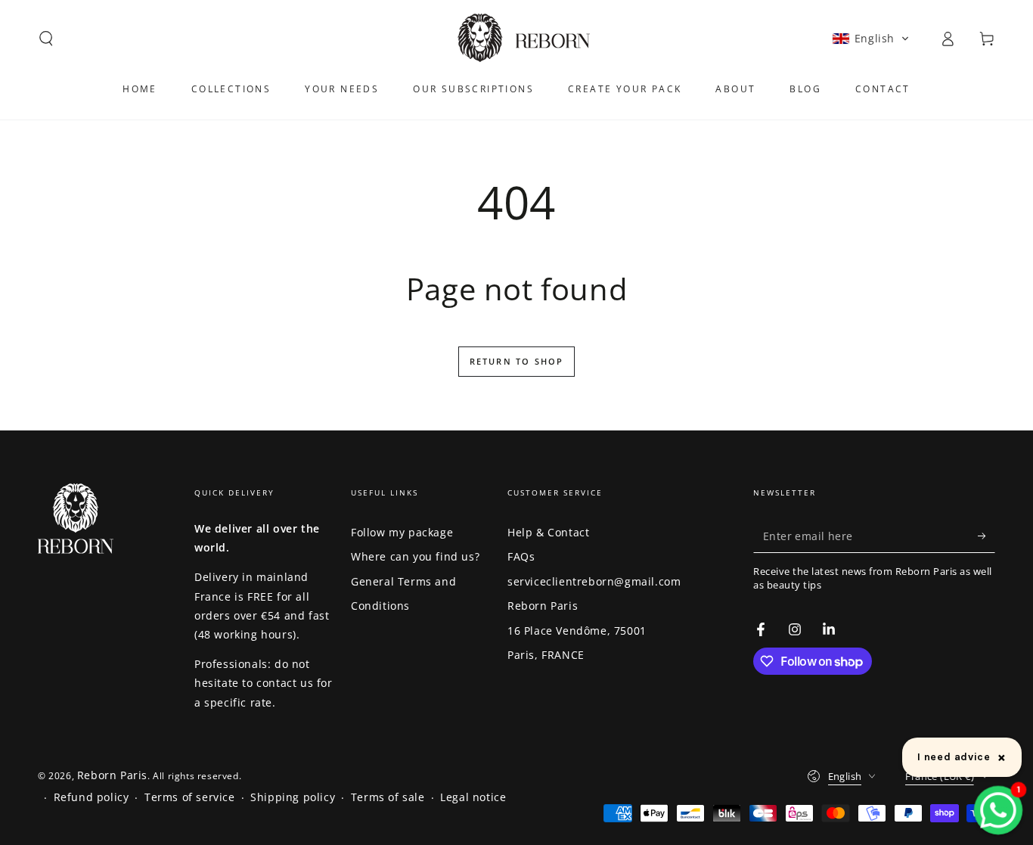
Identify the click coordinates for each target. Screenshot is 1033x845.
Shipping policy (292, 797)
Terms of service (189, 797)
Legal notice (473, 797)
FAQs (521, 556)
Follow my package (402, 532)
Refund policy (91, 797)
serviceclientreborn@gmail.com (594, 581)
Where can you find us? (415, 556)
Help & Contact (548, 532)
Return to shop (517, 361)
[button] (46, 38)
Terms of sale (388, 797)
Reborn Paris (542, 605)
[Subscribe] (986, 535)
